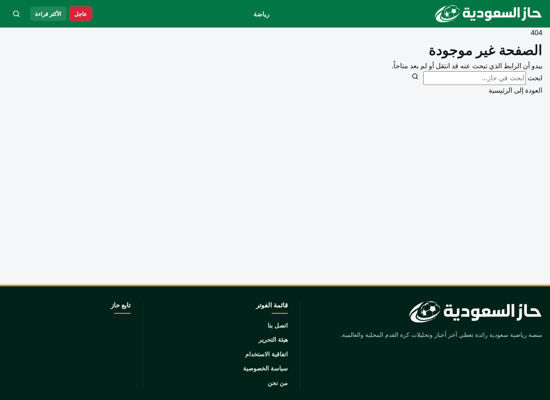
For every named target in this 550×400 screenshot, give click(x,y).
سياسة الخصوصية (265, 368)
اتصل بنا (278, 325)
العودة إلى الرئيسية (515, 90)
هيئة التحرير (273, 339)
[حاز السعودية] (486, 14)
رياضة (261, 13)
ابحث (535, 77)
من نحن (278, 383)
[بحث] (16, 13)
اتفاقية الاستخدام (266, 354)
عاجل (80, 14)
